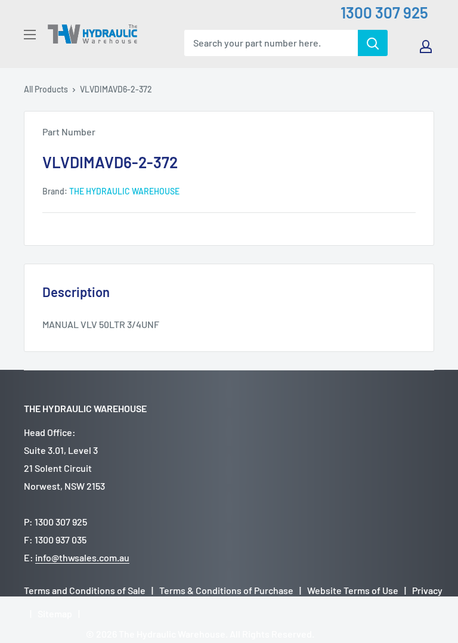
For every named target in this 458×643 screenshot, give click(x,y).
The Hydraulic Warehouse (124, 191)
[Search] (373, 43)
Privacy (427, 590)
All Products (46, 89)
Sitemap (55, 613)
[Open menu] (30, 34)
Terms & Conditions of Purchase (226, 590)
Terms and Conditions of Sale (85, 590)
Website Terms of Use (352, 590)
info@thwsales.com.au (82, 557)
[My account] (426, 46)
